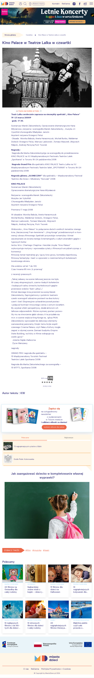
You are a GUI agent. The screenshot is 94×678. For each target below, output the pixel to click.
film (29, 550)
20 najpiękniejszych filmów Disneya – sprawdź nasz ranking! (58, 628)
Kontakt (55, 3)
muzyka (37, 550)
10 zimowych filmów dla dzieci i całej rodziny (35, 625)
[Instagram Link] (74, 4)
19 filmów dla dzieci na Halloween (56, 589)
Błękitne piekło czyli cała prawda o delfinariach (80, 627)
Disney (52, 620)
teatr (47, 550)
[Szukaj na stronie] (25, 3)
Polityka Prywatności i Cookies (56, 669)
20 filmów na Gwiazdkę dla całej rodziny (11, 589)
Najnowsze (68, 438)
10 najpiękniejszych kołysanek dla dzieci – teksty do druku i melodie (81, 593)
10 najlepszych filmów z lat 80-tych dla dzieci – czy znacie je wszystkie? (12, 628)
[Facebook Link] (79, 4)
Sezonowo (31, 584)
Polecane (25, 438)
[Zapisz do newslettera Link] (85, 4)
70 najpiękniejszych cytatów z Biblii (27, 446)
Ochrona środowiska (81, 620)
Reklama (66, 3)
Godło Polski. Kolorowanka (24, 459)
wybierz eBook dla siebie (54, 427)
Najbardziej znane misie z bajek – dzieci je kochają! (35, 591)
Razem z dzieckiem (11, 584)
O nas (26, 669)
